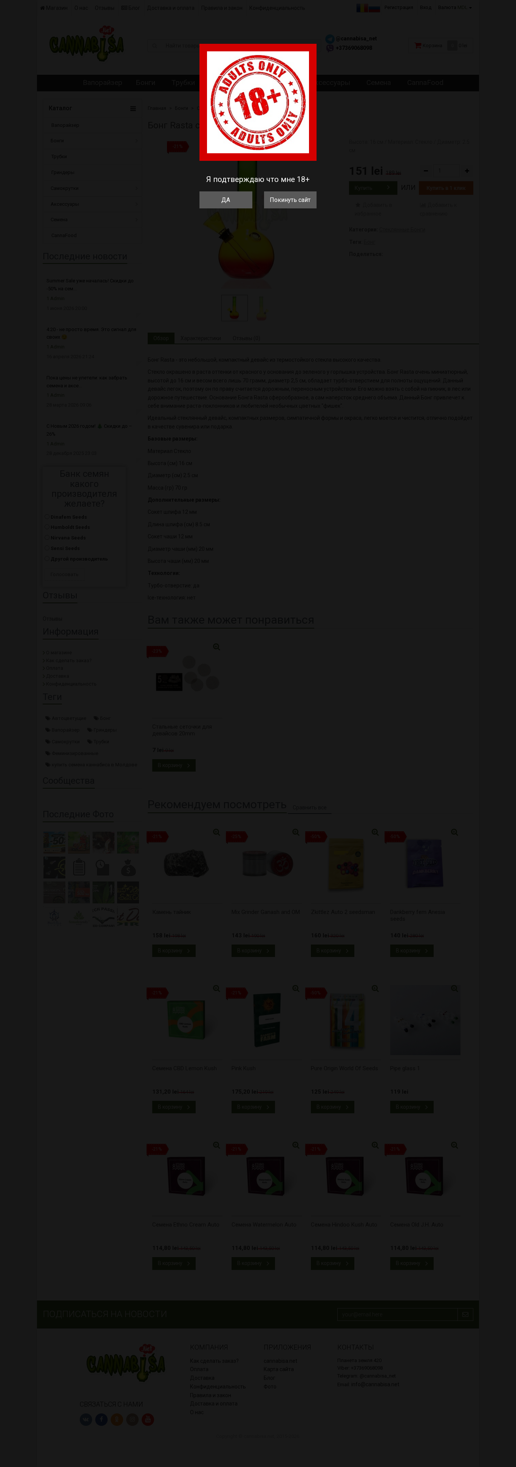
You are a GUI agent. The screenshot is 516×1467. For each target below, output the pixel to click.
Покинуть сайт (290, 199)
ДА (225, 199)
